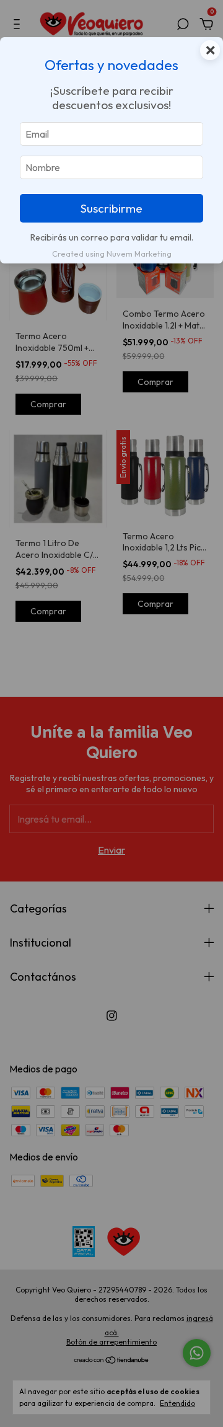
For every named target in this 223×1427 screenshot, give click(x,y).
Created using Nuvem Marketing (112, 253)
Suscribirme (111, 208)
